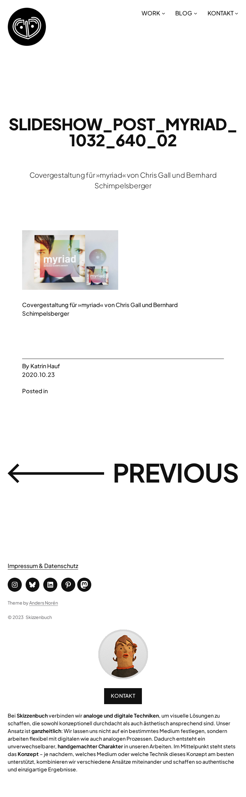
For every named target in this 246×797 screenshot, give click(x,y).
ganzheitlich (46, 731)
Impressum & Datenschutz (43, 565)
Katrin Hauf (45, 366)
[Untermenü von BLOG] (195, 13)
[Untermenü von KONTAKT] (236, 13)
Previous (175, 472)
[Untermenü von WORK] (163, 13)
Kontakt (123, 695)
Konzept (28, 754)
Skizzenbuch (39, 617)
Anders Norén (43, 603)
